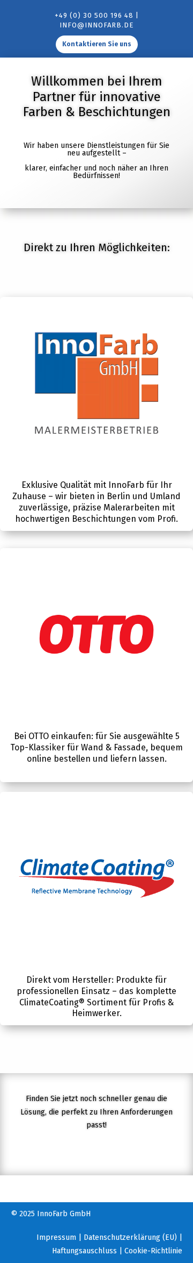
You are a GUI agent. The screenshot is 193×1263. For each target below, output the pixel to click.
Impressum (56, 1237)
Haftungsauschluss (84, 1250)
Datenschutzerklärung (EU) (130, 1237)
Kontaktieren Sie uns (96, 44)
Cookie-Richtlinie (153, 1250)
